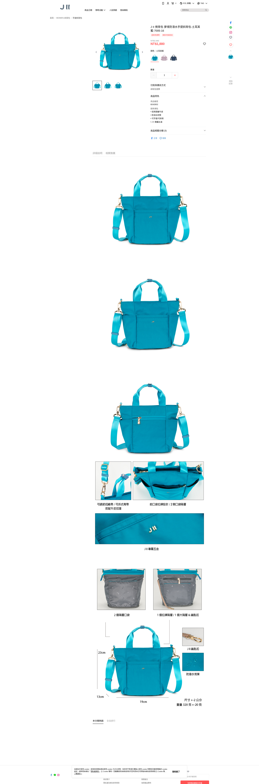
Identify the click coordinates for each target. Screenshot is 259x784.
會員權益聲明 (146, 783)
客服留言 (144, 779)
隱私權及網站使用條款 (111, 783)
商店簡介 (106, 779)
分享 (155, 138)
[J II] (65, 7)
